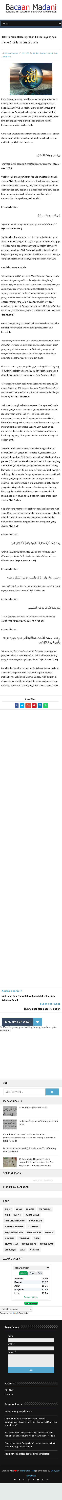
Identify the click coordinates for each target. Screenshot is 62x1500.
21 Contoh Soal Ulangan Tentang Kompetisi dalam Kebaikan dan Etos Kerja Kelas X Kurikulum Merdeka (36, 1162)
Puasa (36, 1238)
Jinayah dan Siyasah (14, 1226)
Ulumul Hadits (29, 1244)
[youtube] (42, 1479)
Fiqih (7, 1215)
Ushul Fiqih (10, 1250)
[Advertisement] (31, 849)
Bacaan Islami (46, 53)
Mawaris (49, 1232)
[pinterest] (47, 1479)
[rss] (33, 1479)
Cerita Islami (45, 1209)
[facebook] (19, 1479)
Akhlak (8, 1209)
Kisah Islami (33, 1226)
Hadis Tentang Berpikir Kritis (33, 1107)
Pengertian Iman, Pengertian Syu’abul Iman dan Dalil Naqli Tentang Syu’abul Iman (30, 1445)
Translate (23, 1313)
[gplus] (24, 1479)
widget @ (36, 1180)
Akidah (36, 53)
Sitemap (9, 1394)
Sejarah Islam (11, 1244)
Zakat (23, 1250)
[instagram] (28, 1479)
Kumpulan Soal (34, 1232)
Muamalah (9, 1238)
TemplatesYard (27, 1470)
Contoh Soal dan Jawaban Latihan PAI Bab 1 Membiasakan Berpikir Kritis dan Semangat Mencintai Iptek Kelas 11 (29, 1137)
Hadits (17, 1215)
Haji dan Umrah (32, 1215)
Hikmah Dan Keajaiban (15, 1221)
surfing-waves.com (46, 1180)
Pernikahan (24, 1238)
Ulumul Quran (46, 1244)
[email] (38, 1479)
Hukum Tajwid (35, 1221)
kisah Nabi (35, 1250)
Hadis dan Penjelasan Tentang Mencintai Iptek (27, 1453)
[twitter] (15, 1479)
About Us (9, 1389)
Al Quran (30, 1209)
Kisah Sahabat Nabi (14, 1232)
